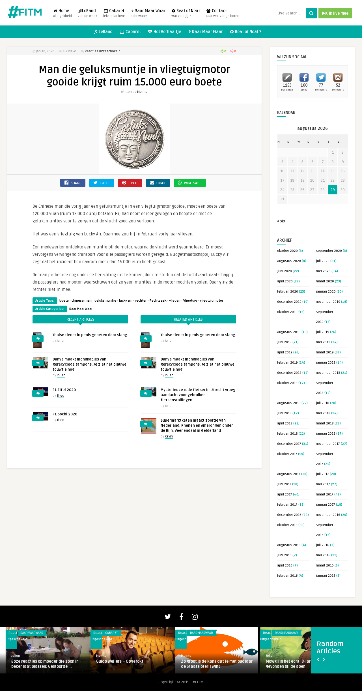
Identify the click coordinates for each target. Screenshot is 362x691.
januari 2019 (325, 362)
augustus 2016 (289, 545)
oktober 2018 (287, 383)
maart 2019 (325, 352)
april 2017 (284, 494)
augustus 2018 (289, 403)
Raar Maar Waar (148, 13)
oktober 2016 (287, 525)
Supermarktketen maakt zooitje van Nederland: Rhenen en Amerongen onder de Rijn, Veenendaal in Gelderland (197, 425)
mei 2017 (323, 484)
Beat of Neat (185, 13)
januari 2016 (325, 576)
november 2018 (328, 373)
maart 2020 (325, 281)
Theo (60, 396)
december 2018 (289, 373)
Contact (222, 13)
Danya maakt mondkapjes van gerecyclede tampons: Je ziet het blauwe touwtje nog (89, 364)
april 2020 (285, 281)
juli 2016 (322, 545)
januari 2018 (325, 434)
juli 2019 (322, 332)
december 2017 (289, 444)
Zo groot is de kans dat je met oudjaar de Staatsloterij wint (211, 664)
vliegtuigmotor (211, 301)
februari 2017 (287, 505)
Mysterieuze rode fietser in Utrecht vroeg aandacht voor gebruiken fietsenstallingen (198, 395)
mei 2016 (323, 555)
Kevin (169, 436)
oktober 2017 (287, 454)
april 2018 (284, 423)
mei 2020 (323, 271)
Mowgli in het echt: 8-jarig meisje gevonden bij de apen (291, 664)
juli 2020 (322, 261)
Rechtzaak (158, 301)
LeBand (87, 13)
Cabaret (114, 13)
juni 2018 (284, 413)
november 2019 (328, 302)
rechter (141, 301)
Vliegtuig (190, 301)
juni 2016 (284, 555)
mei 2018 (323, 413)
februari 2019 (287, 362)
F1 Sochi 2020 (65, 414)
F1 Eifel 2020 (64, 390)
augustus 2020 (289, 261)
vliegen (174, 301)
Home (62, 13)
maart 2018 (325, 423)
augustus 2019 (289, 332)
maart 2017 (324, 494)
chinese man (82, 301)
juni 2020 (284, 271)
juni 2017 (284, 484)
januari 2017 (325, 505)
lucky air (125, 301)
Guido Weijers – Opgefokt (114, 661)
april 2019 (284, 352)
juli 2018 (322, 403)
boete (64, 301)
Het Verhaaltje (167, 31)
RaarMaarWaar (81, 309)
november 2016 (328, 515)
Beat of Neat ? (247, 31)
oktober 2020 (287, 251)
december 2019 (289, 302)
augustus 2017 (288, 474)
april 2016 (284, 565)
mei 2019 (323, 342)
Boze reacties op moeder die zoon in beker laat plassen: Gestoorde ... (39, 664)
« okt (281, 221)
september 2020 (329, 251)
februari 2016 (287, 576)
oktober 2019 (287, 312)
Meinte (142, 92)
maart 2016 (325, 565)
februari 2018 (287, 434)
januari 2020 (326, 291)
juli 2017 (322, 474)
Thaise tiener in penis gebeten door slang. (90, 335)
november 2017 (328, 444)
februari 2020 (287, 291)
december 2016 (289, 515)
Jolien (61, 341)
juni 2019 (284, 342)
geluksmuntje (105, 301)
